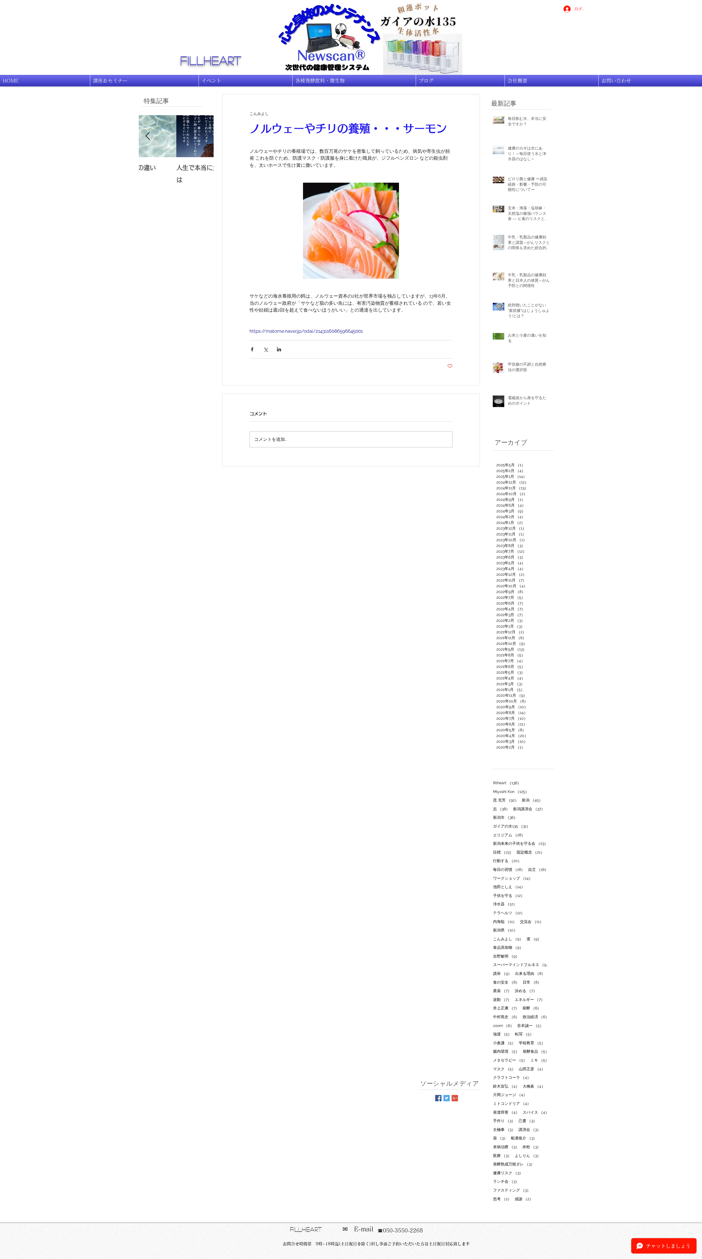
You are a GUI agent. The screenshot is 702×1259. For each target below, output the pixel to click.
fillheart (211, 60)
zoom (503, 1025)
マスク (504, 1068)
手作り (504, 1120)
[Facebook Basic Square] (438, 1098)
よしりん (528, 1155)
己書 (528, 1120)
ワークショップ (513, 878)
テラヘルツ (509, 912)
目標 (503, 852)
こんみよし (508, 938)
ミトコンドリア (512, 1103)
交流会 (532, 921)
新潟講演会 (529, 808)
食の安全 (506, 982)
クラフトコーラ (512, 1077)
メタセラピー (510, 1060)
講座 (502, 973)
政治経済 (536, 1016)
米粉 (531, 1146)
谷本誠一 (530, 1025)
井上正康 (506, 1008)
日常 (532, 982)
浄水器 (505, 904)
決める (526, 990)
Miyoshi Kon (511, 791)
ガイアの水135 (511, 826)
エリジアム (509, 834)
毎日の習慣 (509, 869)
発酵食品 (536, 1051)
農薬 (502, 990)
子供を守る (509, 895)
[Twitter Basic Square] (446, 1098)
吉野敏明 (506, 956)
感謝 (524, 1198)
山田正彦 (532, 1068)
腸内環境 (506, 1051)
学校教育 (532, 1042)
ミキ (539, 1060)
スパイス (536, 1112)
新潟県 (505, 930)
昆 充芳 (506, 800)
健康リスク (508, 1172)
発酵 (531, 1008)
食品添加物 (508, 947)
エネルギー (530, 999)
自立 (538, 869)
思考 (502, 1198)
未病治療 (506, 1146)
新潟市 (505, 817)
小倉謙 (504, 1042)
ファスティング (512, 1190)
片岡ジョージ (510, 1094)
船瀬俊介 (524, 1138)
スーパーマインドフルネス (521, 964)
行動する (507, 860)
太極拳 (504, 1129)
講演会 (530, 1129)
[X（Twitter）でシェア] (265, 349)
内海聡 (505, 921)
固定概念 (530, 852)
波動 (502, 999)
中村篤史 (506, 1016)
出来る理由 (530, 973)
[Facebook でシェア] (252, 349)
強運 (502, 1034)
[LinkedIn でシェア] (279, 349)
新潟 (532, 800)
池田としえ (509, 886)
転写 (524, 1034)
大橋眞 (534, 1086)
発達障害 (506, 1112)
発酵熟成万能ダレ (513, 1164)
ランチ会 (506, 1181)
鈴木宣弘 (506, 1086)
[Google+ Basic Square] (455, 1098)
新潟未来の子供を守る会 (520, 843)
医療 (502, 1155)
